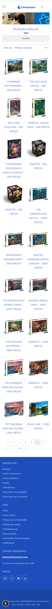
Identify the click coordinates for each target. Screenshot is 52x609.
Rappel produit (9, 533)
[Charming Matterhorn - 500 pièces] (13, 66)
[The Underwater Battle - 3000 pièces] (38, 194)
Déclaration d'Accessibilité (14, 492)
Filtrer (26, 38)
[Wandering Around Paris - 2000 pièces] (13, 240)
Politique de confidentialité (14, 519)
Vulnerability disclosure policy (16, 538)
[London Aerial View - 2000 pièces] (38, 285)
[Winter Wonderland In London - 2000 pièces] (38, 240)
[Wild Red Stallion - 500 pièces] (13, 108)
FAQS (5, 510)
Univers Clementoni (11, 473)
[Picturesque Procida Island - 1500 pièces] (13, 368)
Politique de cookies (11, 524)
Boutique (6, 469)
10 (20, 448)
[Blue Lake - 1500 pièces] (38, 409)
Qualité (5, 482)
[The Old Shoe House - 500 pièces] (38, 66)
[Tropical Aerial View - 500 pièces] (38, 108)
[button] (5, 603)
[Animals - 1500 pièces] (38, 326)
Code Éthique (8, 487)
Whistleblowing (9, 529)
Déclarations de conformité (14, 496)
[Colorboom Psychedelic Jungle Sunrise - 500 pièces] (13, 149)
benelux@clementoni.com (15, 557)
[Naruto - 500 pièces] (38, 149)
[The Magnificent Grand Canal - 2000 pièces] (13, 285)
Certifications (8, 543)
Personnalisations (10, 478)
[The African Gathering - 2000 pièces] (13, 326)
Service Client (8, 515)
